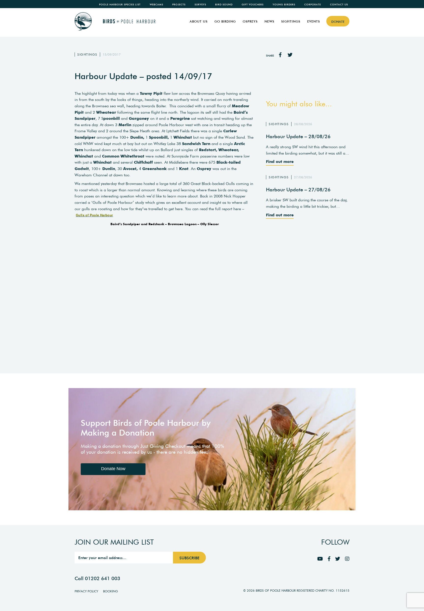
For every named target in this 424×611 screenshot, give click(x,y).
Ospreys (250, 21)
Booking (110, 591)
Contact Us (339, 4)
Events (313, 21)
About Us (199, 21)
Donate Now (113, 468)
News (269, 21)
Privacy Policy (86, 591)
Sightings (290, 21)
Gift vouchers (253, 4)
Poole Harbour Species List (120, 4)
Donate (337, 22)
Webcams (156, 4)
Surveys (200, 4)
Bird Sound (224, 4)
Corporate (312, 4)
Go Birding (225, 21)
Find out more (280, 161)
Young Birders (284, 4)
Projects (179, 4)
